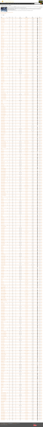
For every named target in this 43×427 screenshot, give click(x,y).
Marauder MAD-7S (3, 316)
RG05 (27, 131)
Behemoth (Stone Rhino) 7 (3, 398)
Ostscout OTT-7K (2, 90)
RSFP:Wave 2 (27, 76)
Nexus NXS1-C (2, 66)
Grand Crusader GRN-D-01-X (4, 333)
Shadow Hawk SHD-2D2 (3, 168)
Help (17, 3)
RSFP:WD (27, 216)
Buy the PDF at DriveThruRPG (3, 13)
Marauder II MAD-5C (3, 415)
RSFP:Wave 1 (27, 26)
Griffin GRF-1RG (2, 151)
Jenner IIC (2, 83)
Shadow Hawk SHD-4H (3, 171)
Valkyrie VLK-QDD (2, 73)
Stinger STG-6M (2, 46)
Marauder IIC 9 (2, 377)
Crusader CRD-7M (3, 239)
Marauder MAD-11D (3, 303)
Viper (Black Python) (3, 317)
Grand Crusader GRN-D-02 (3, 334)
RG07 (27, 80)
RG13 (27, 36)
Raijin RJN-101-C (2, 137)
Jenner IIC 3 (2, 86)
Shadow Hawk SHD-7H (3, 178)
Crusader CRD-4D (2, 229)
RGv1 (26, 19)
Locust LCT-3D (2, 26)
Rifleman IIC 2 (2, 249)
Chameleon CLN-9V (3, 124)
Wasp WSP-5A (2, 56)
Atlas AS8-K (2, 384)
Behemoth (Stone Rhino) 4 (3, 394)
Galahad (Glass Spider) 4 (3, 195)
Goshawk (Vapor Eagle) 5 (3, 144)
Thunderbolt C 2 (2, 253)
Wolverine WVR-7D (3, 185)
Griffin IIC (2, 100)
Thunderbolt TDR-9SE (3, 263)
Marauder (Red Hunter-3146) (4, 300)
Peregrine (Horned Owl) (3, 93)
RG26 (27, 198)
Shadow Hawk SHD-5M (3, 172)
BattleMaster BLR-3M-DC (3, 354)
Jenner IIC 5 (2, 87)
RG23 (27, 63)
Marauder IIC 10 (2, 374)
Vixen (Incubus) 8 (2, 80)
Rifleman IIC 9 (2, 250)
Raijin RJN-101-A (2, 134)
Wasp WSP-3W (2, 53)
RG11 (27, 97)
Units (4, 3)
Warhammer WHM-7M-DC (3, 293)
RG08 (27, 19)
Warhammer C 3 (2, 284)
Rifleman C (2, 215)
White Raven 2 (2, 323)
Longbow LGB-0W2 (3, 364)
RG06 (27, 300)
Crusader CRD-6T (2, 236)
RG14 (27, 100)
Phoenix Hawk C (2, 104)
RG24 (27, 378)
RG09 (27, 73)
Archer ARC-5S (2, 273)
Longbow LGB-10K (3, 367)
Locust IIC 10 (2, 59)
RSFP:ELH (27, 253)
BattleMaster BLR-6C (3, 357)
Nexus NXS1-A (2, 63)
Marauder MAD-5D (3, 306)
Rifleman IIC (2, 246)
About (13, 3)
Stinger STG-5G (2, 42)
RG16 (27, 25)
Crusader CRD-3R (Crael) (3, 226)
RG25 (27, 124)
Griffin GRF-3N (2, 155)
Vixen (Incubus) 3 (2, 77)
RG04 (27, 49)
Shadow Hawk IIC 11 (3, 120)
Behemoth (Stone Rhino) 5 (3, 395)
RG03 (27, 351)
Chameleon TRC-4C (3, 127)
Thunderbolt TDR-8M (3, 260)
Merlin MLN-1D (2, 198)
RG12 (27, 171)
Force (19, 3)
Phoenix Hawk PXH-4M (3, 114)
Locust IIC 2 (2, 60)
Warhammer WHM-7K (3, 290)
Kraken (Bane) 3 (2, 405)
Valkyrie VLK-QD (2, 70)
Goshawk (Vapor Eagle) (3, 141)
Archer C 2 (2, 280)
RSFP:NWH (27, 283)
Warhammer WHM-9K (3, 297)
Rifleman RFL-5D (2, 219)
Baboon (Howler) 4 (3, 19)
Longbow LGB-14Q (3, 368)
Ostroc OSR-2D (2, 202)
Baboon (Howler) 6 (3, 22)
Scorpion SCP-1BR (3, 161)
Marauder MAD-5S (3, 310)
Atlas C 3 (2, 391)
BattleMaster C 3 (2, 361)
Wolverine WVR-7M (3, 188)
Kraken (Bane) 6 (2, 408)
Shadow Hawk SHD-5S (3, 175)
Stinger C (2, 36)
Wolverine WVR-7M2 (3, 189)
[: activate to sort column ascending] (7, 17)
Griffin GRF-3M (2, 154)
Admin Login (32, 3)
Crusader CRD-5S (2, 233)
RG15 (27, 256)
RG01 (27, 151)
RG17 (27, 226)
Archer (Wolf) (2, 266)
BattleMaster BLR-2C (3, 351)
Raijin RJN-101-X (2, 138)
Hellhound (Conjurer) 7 (3, 131)
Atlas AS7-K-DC (2, 378)
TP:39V (27, 287)
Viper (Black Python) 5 (3, 320)
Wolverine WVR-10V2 (3, 182)
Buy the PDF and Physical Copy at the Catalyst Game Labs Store (6, 12)
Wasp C (1, 49)
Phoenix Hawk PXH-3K (3, 110)
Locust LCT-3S (2, 29)
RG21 (27, 202)
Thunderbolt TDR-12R (3, 256)
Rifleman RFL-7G (2, 222)
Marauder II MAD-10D (3, 411)
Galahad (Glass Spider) (3, 192)
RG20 (27, 117)
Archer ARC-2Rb (2, 267)
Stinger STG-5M (2, 43)
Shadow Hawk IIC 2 (3, 121)
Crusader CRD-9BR (3, 243)
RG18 (27, 83)
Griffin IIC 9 (2, 103)
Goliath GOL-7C (2, 327)
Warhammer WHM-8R (3, 296)
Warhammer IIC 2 (2, 350)
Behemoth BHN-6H (3, 401)
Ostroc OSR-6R (2, 205)
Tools (15, 3)
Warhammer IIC (2, 347)
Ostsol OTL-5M (2, 209)
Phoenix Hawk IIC (2, 337)
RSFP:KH (27, 148)
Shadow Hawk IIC (2, 117)
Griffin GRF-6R (2, 158)
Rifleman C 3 (2, 216)
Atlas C (1, 388)
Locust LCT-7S (2, 32)
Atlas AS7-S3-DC (2, 381)
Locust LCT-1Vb (2, 25)
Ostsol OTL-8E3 (2, 212)
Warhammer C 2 (2, 283)
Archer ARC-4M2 (2, 270)
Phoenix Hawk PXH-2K (3, 107)
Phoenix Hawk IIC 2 (3, 340)
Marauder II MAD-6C (3, 418)
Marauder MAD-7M (3, 313)
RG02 (27, 90)
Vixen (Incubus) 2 (2, 76)
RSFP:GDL (27, 178)
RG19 (27, 161)
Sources (11, 3)
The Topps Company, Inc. (15, 423)
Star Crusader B (2, 344)
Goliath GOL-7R (2, 330)
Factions (8, 3)
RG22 (27, 327)
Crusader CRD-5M (3, 232)
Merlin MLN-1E (2, 199)
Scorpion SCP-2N (2, 165)
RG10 (27, 266)
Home (2, 3)
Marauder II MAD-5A (3, 412)
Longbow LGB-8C (2, 371)
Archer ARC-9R (2, 277)
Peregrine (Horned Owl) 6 (3, 97)
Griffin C (1, 148)
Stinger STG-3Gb (2, 39)
